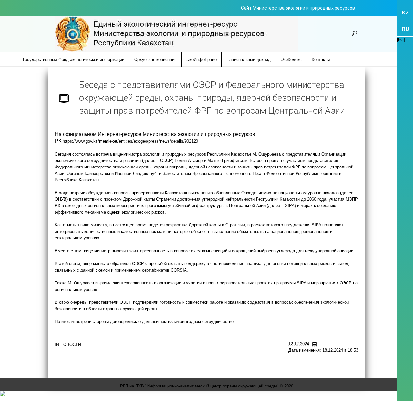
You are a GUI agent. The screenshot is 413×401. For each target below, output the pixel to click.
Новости (70, 344)
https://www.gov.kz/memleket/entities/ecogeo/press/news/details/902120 (130, 141)
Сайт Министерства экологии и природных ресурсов (298, 8)
